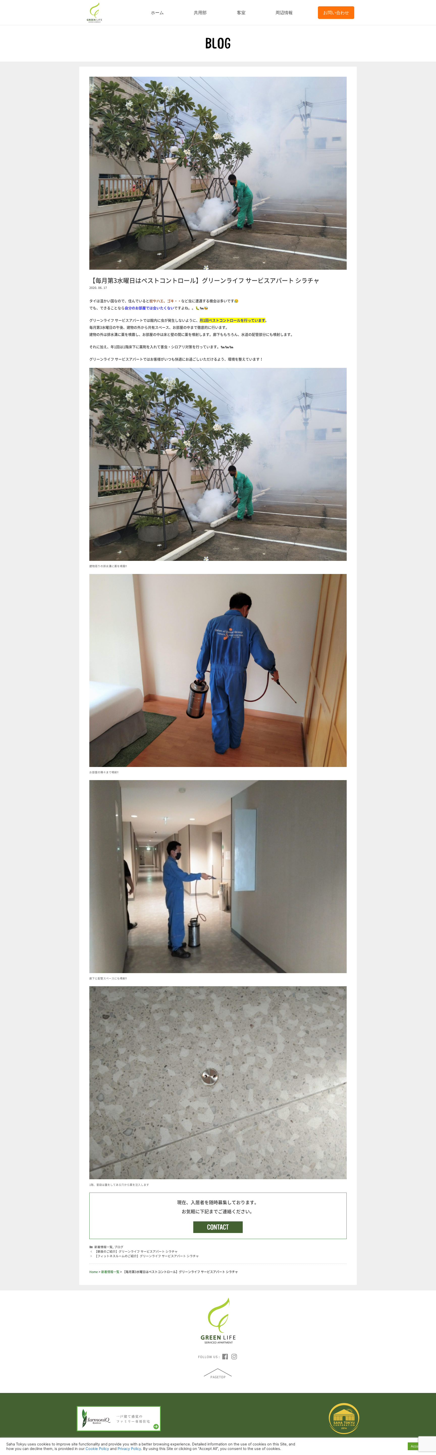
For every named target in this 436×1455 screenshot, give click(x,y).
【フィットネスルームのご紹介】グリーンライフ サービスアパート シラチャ (146, 1256)
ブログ (118, 1247)
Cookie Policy (97, 1448)
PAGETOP (218, 1377)
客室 (241, 12)
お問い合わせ (336, 12)
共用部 (200, 12)
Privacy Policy (129, 1448)
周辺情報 (284, 12)
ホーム (157, 12)
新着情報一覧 (103, 1247)
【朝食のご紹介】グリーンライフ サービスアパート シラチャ (136, 1251)
